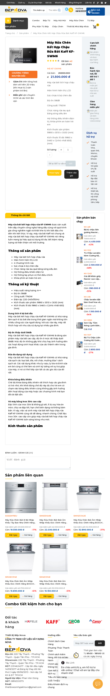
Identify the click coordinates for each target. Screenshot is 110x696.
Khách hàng (60, 3)
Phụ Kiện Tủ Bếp (40, 26)
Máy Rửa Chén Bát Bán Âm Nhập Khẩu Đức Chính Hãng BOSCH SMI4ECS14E (52, 582)
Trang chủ (10, 33)
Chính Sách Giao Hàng (56, 643)
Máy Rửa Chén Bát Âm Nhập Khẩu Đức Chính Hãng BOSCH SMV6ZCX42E (87, 521)
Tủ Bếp (90, 20)
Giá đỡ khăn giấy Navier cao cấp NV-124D (92, 277)
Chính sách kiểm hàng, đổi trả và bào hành (58, 657)
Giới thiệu (11, 3)
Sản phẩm (24, 33)
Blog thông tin (75, 3)
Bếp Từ (46, 20)
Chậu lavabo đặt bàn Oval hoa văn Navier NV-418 (93, 301)
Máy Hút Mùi (60, 20)
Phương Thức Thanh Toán (58, 649)
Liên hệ (88, 3)
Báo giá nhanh (95, 11)
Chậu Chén (57, 26)
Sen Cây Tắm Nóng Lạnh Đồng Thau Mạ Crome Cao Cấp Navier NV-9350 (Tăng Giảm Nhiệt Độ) (92, 324)
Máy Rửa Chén (76, 20)
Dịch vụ (21, 3)
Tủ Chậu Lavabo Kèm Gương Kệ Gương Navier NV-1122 (92, 254)
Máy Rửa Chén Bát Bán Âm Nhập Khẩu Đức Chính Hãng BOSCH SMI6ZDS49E (52, 521)
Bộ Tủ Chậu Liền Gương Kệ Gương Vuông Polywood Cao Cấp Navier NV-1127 (92, 339)
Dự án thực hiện (35, 3)
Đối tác (49, 3)
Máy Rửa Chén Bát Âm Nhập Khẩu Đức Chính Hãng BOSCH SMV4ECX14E (19, 582)
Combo (36, 20)
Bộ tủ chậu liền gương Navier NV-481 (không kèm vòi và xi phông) (91, 231)
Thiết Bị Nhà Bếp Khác (78, 26)
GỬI (100, 643)
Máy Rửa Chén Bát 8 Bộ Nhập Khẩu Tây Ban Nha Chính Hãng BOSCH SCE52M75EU (20, 521)
